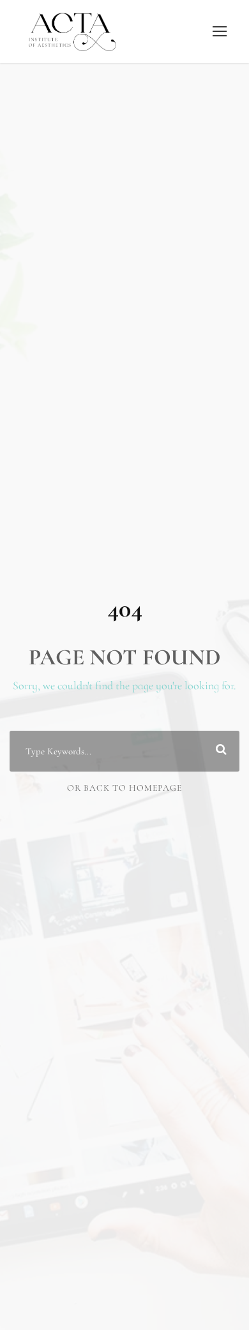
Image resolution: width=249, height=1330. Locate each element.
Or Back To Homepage (124, 787)
